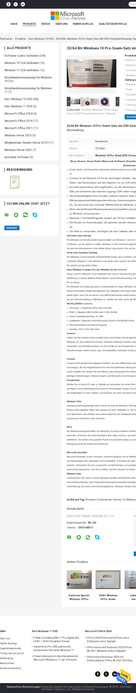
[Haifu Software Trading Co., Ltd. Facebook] (8, 4)
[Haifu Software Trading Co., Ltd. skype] (37, 214)
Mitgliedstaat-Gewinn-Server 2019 (26, 142)
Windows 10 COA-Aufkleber (21, 63)
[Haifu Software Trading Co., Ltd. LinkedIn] (23, 4)
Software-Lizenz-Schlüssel (21, 55)
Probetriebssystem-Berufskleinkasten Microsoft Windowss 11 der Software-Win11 (56, 658)
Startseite (6, 38)
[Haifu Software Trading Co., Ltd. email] (8, 215)
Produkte (29, 23)
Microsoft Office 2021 (18, 128)
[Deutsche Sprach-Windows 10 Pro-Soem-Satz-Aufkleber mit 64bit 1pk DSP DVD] (79, 579)
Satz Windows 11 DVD (18, 106)
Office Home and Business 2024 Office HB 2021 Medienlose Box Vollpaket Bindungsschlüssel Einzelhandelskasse (109, 649)
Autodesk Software (16, 157)
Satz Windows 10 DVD (41, 38)
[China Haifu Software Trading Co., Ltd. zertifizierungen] (14, 182)
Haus (14, 23)
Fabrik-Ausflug (83, 23)
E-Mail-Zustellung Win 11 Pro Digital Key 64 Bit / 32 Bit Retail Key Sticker (56, 639)
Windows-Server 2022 (18, 150)
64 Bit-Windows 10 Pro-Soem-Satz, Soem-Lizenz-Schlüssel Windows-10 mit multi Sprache (108, 597)
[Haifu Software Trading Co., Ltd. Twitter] (15, 4)
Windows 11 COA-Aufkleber (21, 70)
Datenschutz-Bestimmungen (23, 686)
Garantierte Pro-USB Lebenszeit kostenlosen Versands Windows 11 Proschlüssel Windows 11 (54, 649)
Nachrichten (7, 663)
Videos (45, 23)
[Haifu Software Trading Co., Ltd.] (68, 15)
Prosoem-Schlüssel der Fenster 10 (105, 499)
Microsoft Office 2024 (18, 113)
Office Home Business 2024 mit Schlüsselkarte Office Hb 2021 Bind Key (109, 658)
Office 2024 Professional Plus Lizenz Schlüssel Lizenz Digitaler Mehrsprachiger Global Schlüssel (108, 640)
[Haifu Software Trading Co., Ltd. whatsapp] (18, 215)
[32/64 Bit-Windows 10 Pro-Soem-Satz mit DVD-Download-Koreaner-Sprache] (91, 75)
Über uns (61, 23)
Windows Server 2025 (18, 135)
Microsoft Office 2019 (18, 121)
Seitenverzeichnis (10, 668)
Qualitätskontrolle (113, 23)
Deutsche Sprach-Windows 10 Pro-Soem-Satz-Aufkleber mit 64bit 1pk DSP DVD (79, 597)
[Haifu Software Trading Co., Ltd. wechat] (27, 215)
